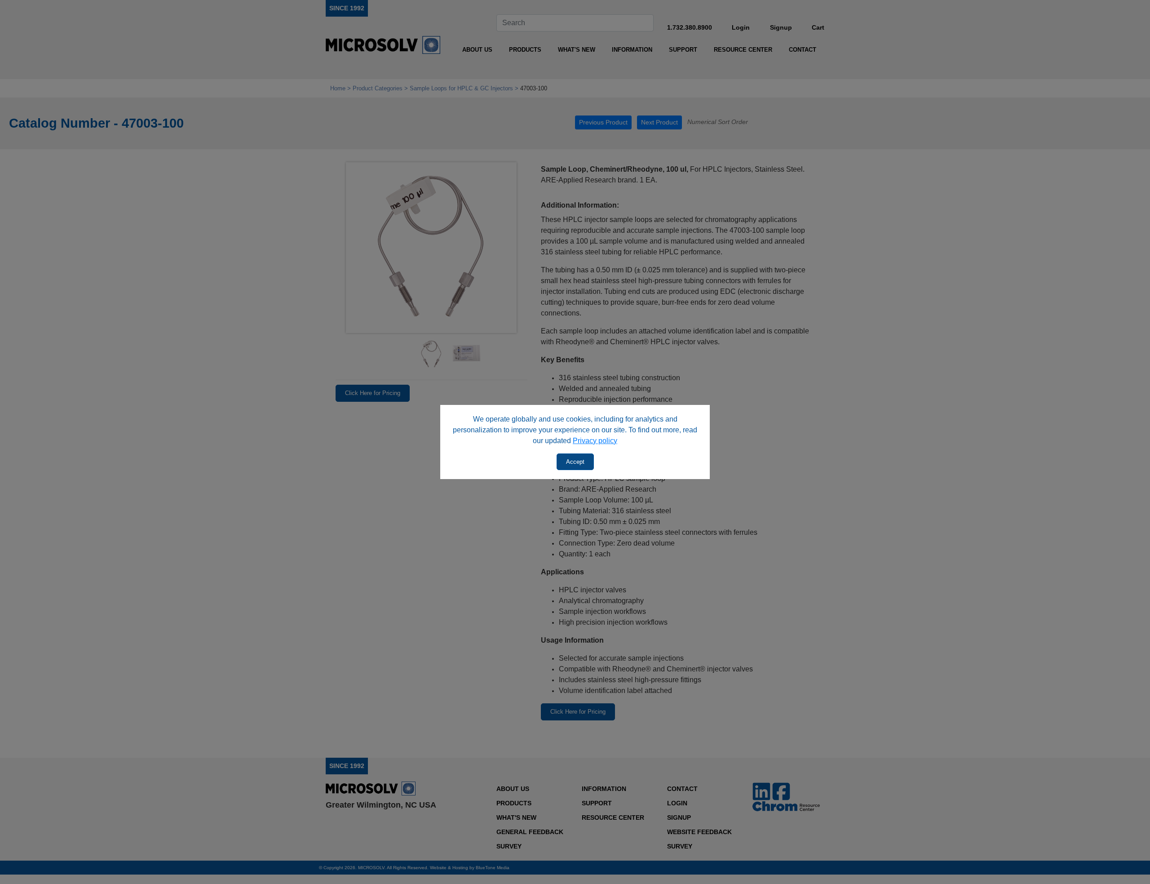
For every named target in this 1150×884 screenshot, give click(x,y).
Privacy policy (595, 440)
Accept (575, 461)
